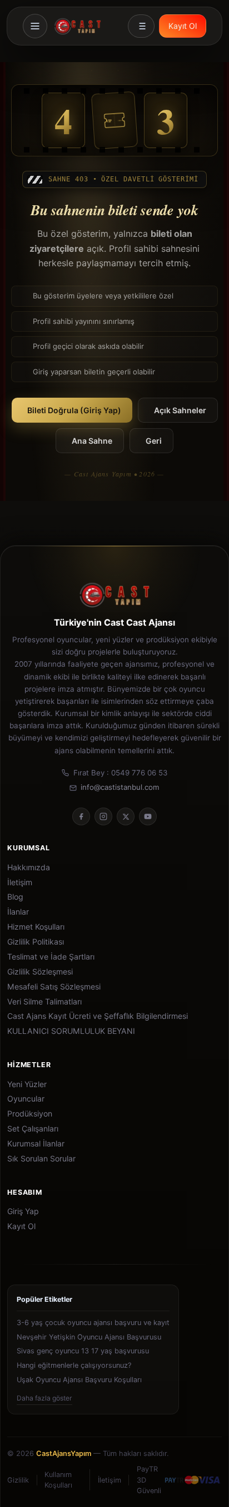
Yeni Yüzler (27, 1084)
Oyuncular (25, 1099)
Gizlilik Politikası (35, 942)
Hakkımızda (28, 867)
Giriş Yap (23, 1211)
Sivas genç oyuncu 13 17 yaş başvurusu (83, 1351)
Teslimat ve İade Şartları (50, 957)
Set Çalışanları (32, 1129)
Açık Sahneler (180, 410)
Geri (154, 440)
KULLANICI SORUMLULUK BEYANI (71, 1031)
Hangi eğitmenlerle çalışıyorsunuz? (74, 1365)
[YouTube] (148, 816)
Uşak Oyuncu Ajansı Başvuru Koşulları (79, 1380)
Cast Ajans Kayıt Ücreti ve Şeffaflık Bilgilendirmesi (97, 1016)
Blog (15, 897)
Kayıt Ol (182, 26)
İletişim (19, 882)
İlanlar (18, 912)
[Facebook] (81, 816)
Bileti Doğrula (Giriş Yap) (74, 410)
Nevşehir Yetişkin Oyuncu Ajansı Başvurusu (89, 1337)
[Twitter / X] (126, 816)
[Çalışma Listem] (141, 26)
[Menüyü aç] (35, 26)
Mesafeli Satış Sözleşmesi (54, 987)
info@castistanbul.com (120, 787)
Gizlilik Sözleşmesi (40, 972)
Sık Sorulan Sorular (41, 1159)
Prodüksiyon (29, 1114)
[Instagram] (103, 816)
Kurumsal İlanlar (35, 1144)
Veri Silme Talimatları (44, 1002)
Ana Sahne (92, 440)
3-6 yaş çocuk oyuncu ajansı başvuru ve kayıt (93, 1322)
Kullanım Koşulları (58, 1479)
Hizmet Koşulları (35, 927)
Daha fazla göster (44, 1398)
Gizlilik (18, 1480)
